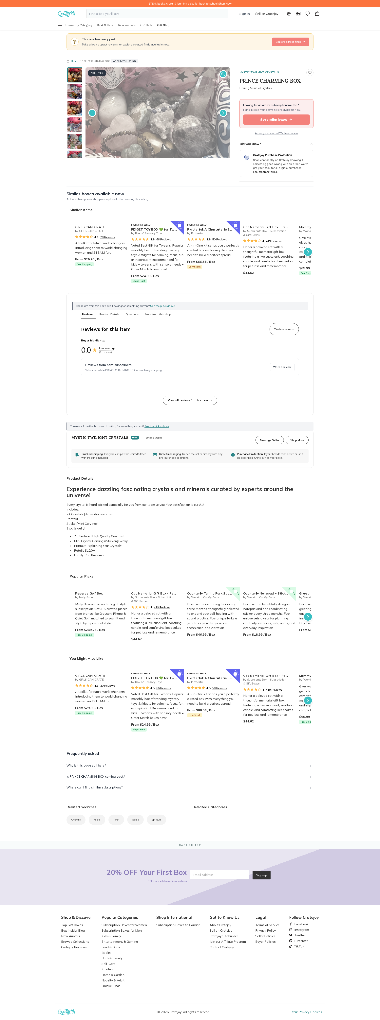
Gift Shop (163, 25)
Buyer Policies (265, 941)
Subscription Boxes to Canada (178, 925)
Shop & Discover (76, 917)
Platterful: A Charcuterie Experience (213, 229)
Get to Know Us (224, 917)
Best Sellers (105, 25)
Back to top (190, 845)
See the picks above (156, 426)
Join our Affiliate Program (228, 941)
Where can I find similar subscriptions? (94, 787)
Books (106, 953)
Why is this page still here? (86, 765)
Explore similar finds (288, 41)
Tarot (116, 819)
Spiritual (156, 819)
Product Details (109, 314)
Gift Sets (146, 25)
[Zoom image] (223, 74)
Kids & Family (111, 936)
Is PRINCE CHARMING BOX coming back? (95, 776)
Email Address (203, 875)
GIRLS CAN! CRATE (90, 227)
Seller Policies (265, 936)
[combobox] (157, 13)
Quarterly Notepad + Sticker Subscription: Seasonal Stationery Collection (269, 593)
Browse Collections (75, 941)
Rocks (97, 819)
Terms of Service (267, 925)
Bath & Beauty (112, 958)
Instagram (300, 930)
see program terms (265, 171)
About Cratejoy (220, 925)
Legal (260, 917)
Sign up (261, 875)
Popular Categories (120, 917)
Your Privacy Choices (307, 1012)
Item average (107, 348)
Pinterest (299, 941)
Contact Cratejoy (222, 947)
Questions (132, 314)
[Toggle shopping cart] (317, 13)
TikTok (297, 946)
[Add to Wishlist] (123, 225)
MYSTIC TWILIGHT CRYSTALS (259, 72)
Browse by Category (78, 25)
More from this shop (158, 314)
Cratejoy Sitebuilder (224, 936)
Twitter (298, 935)
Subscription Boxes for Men (122, 930)
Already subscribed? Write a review (276, 133)
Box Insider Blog (73, 930)
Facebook (299, 924)
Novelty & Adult (113, 980)
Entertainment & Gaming (120, 941)
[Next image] (223, 113)
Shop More (297, 440)
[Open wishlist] (308, 13)
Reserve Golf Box (89, 593)
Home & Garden (113, 975)
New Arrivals (127, 25)
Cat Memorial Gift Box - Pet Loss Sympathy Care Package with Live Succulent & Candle (269, 227)
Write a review (282, 367)
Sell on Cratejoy (266, 14)
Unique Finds (111, 986)
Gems (135, 819)
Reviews (87, 314)
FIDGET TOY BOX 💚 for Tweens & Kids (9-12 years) (157, 229)
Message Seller (269, 440)
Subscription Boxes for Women (124, 925)
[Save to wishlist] (310, 72)
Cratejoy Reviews (74, 947)
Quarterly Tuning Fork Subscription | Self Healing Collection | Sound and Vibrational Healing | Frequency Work (213, 593)
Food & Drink (111, 947)
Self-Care (108, 964)
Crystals (76, 819)
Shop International (174, 917)
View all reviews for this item (188, 400)
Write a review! (284, 329)
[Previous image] (92, 113)
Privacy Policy (265, 930)
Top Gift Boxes (72, 925)
